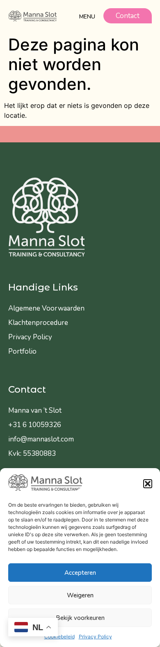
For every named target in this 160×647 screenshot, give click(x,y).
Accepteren (80, 573)
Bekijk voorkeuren (80, 618)
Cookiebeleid (59, 636)
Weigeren (80, 595)
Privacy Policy (95, 636)
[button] (148, 484)
